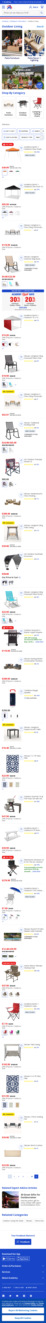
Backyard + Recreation (18, 21)
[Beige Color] (17, 344)
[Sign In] (31, 7)
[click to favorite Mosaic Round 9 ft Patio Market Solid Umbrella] (21, 930)
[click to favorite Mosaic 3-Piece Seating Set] (21, 1118)
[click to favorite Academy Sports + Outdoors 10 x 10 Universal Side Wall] (21, 316)
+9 (2, 177)
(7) (37, 399)
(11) (37, 499)
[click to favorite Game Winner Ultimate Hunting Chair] (21, 967)
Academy (5, 21)
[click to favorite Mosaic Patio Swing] (21, 1046)
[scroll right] (41, 131)
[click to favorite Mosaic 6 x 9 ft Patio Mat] (21, 1077)
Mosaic (29, 1221)
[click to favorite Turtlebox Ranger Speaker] (21, 691)
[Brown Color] (4, 284)
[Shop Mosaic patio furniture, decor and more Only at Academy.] (23, 76)
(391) (38, 189)
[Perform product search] (41, 12)
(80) (37, 934)
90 (32, 1176)
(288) (38, 801)
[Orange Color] (4, 172)
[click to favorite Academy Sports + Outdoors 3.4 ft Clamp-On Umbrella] (21, 889)
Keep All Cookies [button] (23, 1318)
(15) (37, 320)
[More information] (19, 577)
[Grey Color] (11, 582)
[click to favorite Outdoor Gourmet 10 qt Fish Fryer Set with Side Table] (21, 797)
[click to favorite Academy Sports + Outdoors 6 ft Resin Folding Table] (21, 829)
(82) (37, 635)
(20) (37, 1047)
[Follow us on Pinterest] (30, 1295)
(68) (37, 597)
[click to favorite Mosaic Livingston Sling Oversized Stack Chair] (21, 357)
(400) (38, 152)
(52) (37, 559)
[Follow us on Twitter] (10, 1295)
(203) (38, 970)
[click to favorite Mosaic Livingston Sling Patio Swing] (21, 526)
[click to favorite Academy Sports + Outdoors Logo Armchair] (21, 1005)
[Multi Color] (4, 484)
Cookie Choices (37, 1305)
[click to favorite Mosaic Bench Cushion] (21, 1146)
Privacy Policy (30, 1303)
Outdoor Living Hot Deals (13, 1221)
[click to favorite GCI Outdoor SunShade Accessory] (21, 555)
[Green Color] (17, 172)
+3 (2, 348)
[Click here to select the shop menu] (3, 7)
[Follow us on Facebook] (3, 1295)
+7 (2, 921)
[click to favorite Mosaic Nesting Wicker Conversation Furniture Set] (21, 660)
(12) (37, 530)
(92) (37, 464)
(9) (37, 732)
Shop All (40, 26)
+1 (15, 385)
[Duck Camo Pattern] (17, 994)
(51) (37, 833)
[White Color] (17, 213)
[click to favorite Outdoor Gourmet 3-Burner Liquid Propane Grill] (21, 631)
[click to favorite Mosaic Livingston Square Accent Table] (21, 728)
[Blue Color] (11, 284)
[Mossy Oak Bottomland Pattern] (4, 994)
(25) (37, 361)
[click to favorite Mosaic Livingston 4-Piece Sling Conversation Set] (21, 226)
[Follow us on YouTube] (17, 1295)
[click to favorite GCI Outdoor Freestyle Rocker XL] (21, 460)
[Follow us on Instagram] (24, 1295)
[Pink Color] (11, 1032)
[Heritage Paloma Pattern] (11, 994)
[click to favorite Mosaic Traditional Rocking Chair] (21, 424)
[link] (10, 1177)
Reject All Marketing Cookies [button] (23, 1310)
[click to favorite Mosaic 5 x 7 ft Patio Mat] (21, 757)
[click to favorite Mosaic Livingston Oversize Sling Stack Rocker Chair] (21, 258)
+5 (2, 720)
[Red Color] (11, 172)
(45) (37, 428)
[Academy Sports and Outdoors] (9, 7)
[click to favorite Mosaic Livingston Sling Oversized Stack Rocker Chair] (21, 593)
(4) (37, 1122)
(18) (37, 664)
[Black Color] (4, 213)
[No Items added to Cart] (42, 7)
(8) (37, 230)
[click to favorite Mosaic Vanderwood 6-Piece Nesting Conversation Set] (21, 495)
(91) (37, 262)
